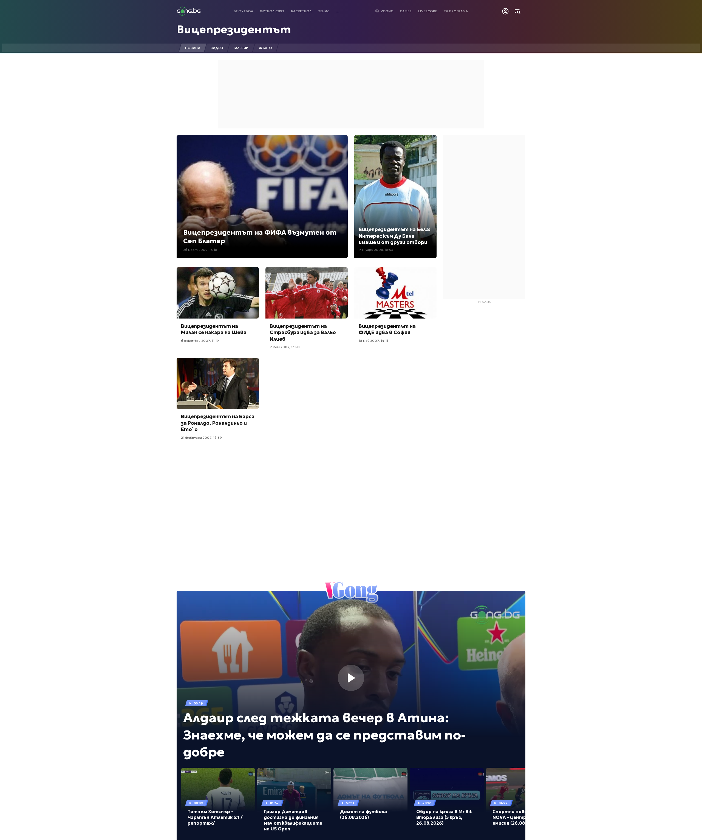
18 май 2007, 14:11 (373, 341)
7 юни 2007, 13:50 (285, 347)
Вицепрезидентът (234, 29)
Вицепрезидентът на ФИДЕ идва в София (387, 329)
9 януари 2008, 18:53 (376, 250)
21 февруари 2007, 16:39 (201, 437)
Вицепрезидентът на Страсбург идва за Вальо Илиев (303, 332)
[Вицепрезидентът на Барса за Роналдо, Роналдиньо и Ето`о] (218, 383)
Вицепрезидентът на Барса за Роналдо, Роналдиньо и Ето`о (217, 422)
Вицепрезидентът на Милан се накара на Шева (214, 329)
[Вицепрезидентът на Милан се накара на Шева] (218, 293)
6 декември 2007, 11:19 (200, 341)
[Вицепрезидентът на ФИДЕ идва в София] (395, 293)
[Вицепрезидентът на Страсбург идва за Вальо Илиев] (306, 293)
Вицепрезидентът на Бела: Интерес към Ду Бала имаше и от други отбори (395, 235)
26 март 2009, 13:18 (200, 250)
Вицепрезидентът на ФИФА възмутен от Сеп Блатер (259, 236)
